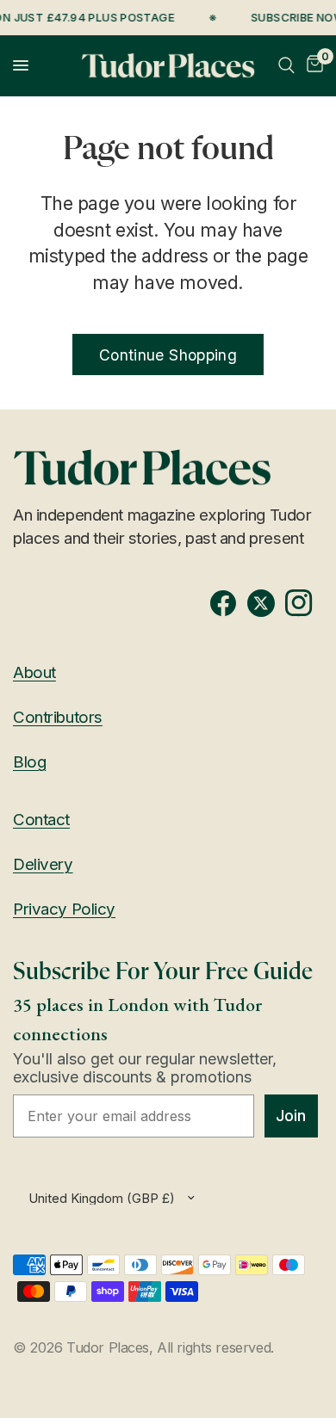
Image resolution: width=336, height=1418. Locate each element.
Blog (29, 762)
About (34, 672)
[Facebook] (228, 603)
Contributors (58, 717)
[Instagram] (304, 603)
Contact (41, 819)
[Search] (286, 65)
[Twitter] (266, 603)
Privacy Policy (64, 909)
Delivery (43, 864)
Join (291, 1116)
